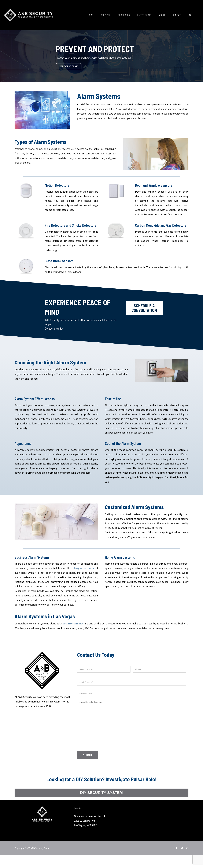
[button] (190, 15)
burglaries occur (84, 568)
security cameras (73, 623)
